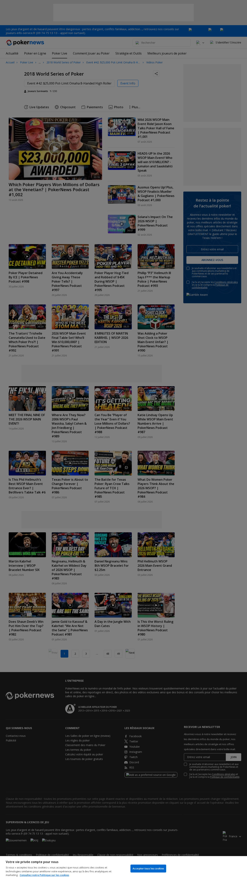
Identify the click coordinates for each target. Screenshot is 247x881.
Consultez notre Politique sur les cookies (44, 875)
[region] (123, 868)
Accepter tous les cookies (148, 868)
